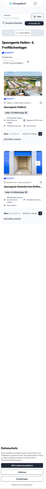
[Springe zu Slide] (22, 93)
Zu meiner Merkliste (14, 23)
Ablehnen (22, 472)
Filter (39, 16)
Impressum (28, 484)
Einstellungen (22, 479)
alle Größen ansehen (12, 139)
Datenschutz (17, 484)
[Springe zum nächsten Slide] (38, 84)
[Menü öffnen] (35, 3)
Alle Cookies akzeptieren (22, 465)
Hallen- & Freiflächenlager (14, 113)
